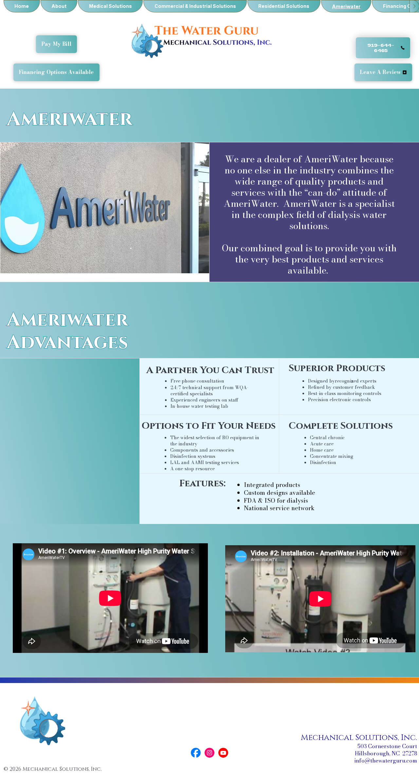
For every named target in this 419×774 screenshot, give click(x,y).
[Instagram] (209, 753)
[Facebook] (196, 753)
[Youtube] (223, 753)
